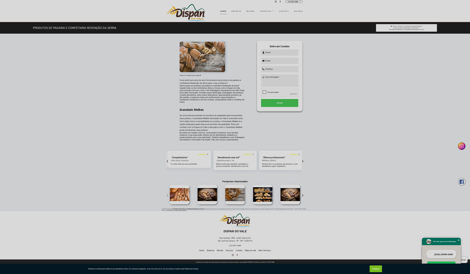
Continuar (376, 269)
